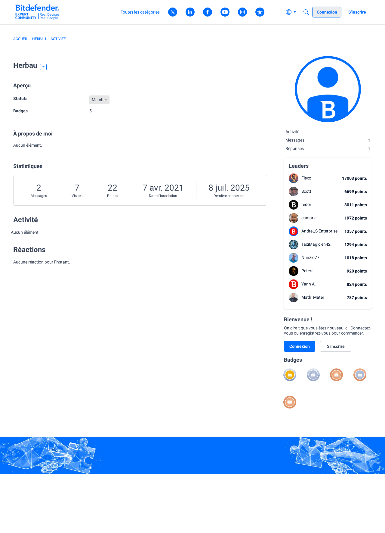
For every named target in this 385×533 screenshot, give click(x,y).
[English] (37, 12)
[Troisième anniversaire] (313, 374)
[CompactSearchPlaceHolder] (306, 12)
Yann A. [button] (308, 284)
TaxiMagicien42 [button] (316, 244)
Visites (77, 196)
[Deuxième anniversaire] (360, 374)
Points (112, 196)
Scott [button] (306, 191)
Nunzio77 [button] (310, 257)
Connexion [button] (299, 346)
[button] (293, 178)
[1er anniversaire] (336, 374)
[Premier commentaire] (289, 402)
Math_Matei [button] (312, 297)
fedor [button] (306, 204)
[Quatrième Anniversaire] (289, 374)
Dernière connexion (229, 196)
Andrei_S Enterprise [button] (319, 231)
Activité (292, 131)
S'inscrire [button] (336, 346)
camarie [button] (308, 217)
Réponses (327, 148)
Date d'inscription (163, 196)
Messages (39, 196)
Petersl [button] (307, 270)
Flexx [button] (306, 178)
